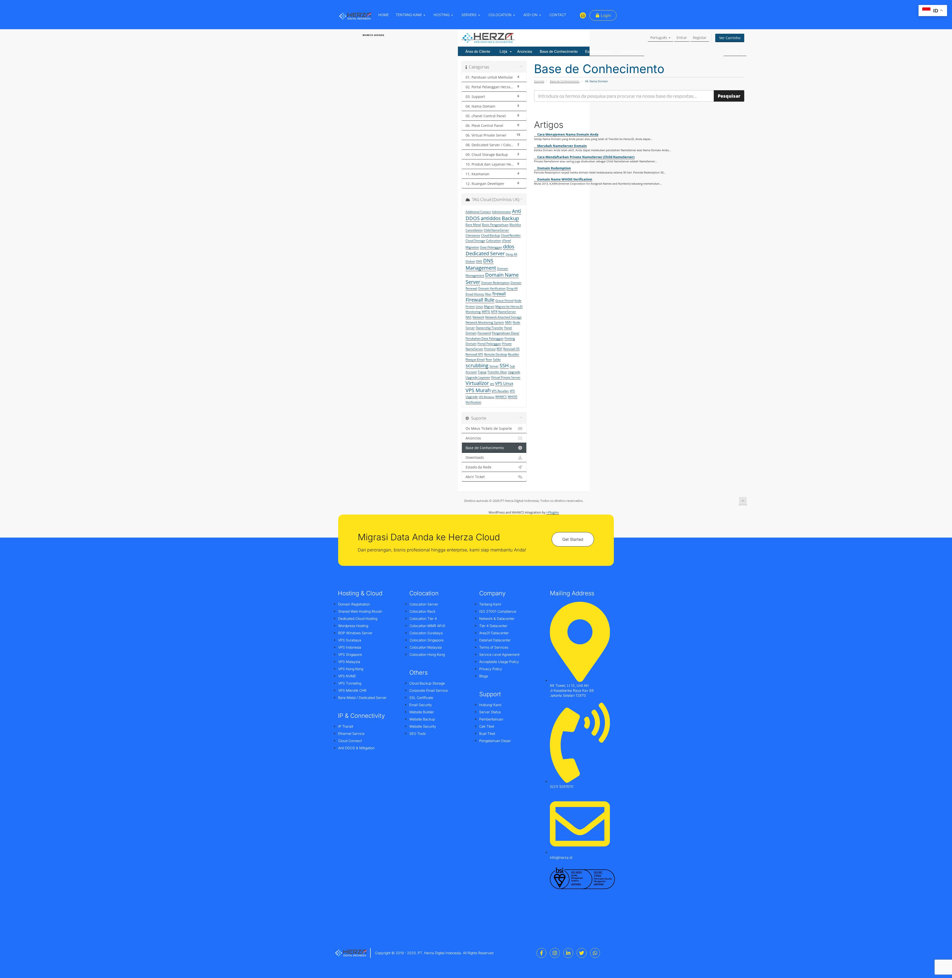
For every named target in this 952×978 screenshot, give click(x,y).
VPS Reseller (500, 391)
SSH (504, 365)
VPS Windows (486, 397)
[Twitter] (582, 953)
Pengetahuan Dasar (505, 333)
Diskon (470, 261)
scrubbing (477, 365)
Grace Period (504, 300)
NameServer (507, 312)
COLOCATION (499, 15)
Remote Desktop (495, 354)
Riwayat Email (475, 359)
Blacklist (515, 225)
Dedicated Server (485, 253)
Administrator (501, 212)
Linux (479, 306)
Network (478, 317)
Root (489, 359)
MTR (494, 312)
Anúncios (524, 51)
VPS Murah (478, 390)
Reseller (513, 354)
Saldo (497, 359)
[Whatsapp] (595, 953)
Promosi (490, 349)
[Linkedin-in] (568, 953)
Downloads (475, 457)
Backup (510, 218)
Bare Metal (473, 225)
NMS (508, 322)
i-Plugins (552, 512)
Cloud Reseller (511, 235)
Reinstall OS (511, 349)
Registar (700, 37)
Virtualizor (477, 383)
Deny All (511, 254)
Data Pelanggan (491, 247)
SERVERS (468, 15)
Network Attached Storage (503, 317)
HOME (383, 15)
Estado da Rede (598, 51)
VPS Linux (504, 383)
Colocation (493, 240)
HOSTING (441, 15)
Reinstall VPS (474, 354)
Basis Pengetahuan (495, 225)
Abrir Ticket (475, 477)
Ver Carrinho (729, 37)
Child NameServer (496, 230)
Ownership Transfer (489, 328)
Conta (733, 51)
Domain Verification (492, 288)
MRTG (486, 312)
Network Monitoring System (485, 322)
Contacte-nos (629, 51)
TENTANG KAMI (409, 15)
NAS (469, 317)
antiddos (491, 218)
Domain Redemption (553, 168)
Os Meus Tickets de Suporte (489, 428)
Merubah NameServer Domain (561, 146)
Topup (482, 372)
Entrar (682, 37)
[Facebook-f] (541, 953)
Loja (504, 51)
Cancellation (474, 230)
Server (494, 366)
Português (659, 37)
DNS (479, 261)
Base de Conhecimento (559, 51)
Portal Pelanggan (489, 344)
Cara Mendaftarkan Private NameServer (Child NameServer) (585, 157)
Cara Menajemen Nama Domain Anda (567, 134)
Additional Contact (478, 212)
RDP (499, 349)
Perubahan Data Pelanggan (485, 338)
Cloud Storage (475, 240)
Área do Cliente (477, 51)
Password (484, 333)
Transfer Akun (497, 372)
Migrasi (489, 306)
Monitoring (473, 312)
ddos (508, 246)
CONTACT (557, 15)
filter (488, 294)
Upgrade (514, 372)
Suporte (539, 81)
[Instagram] (555, 953)
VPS (492, 384)
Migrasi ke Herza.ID (509, 306)
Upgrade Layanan (478, 377)
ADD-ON (530, 15)
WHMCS (501, 397)
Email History (475, 294)
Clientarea (473, 235)
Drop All (512, 288)
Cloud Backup (490, 235)
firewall (499, 293)
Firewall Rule (480, 299)
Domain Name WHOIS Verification (564, 179)
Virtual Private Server (505, 377)
